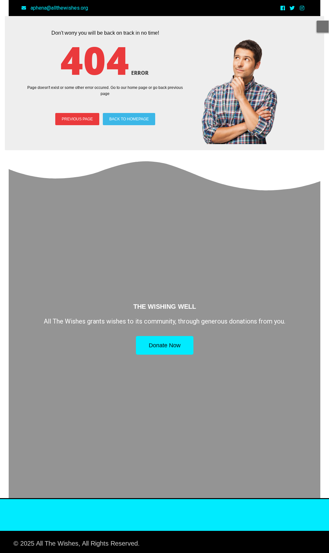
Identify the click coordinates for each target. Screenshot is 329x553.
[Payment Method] (259, 540)
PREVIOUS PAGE (77, 119)
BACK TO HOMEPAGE (129, 119)
